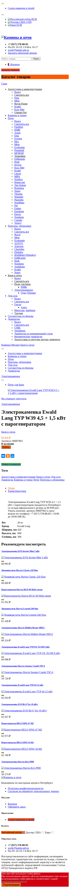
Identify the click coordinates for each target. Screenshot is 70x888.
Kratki (17, 106)
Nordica (18, 179)
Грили (17, 304)
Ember (17, 208)
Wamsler (18, 196)
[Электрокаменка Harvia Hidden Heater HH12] (27, 634)
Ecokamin (19, 147)
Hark (17, 162)
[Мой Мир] (12, 456)
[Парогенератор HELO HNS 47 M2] (21, 729)
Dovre (17, 214)
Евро (47, 832)
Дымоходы (14, 319)
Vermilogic (20, 330)
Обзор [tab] (11, 488)
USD (29, 22)
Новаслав (19, 182)
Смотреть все (21, 124)
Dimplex (18, 252)
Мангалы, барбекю (24, 310)
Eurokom (19, 211)
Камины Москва (10, 345)
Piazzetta (18, 199)
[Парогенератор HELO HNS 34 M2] (21, 749)
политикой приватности (14, 881)
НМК (17, 130)
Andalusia (19, 266)
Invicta (17, 164)
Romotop (19, 188)
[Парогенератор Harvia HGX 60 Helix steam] (26, 595)
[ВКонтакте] (3, 456)
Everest (18, 138)
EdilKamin (20, 258)
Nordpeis (19, 217)
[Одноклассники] (8, 456)
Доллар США (33, 832)
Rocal (17, 234)
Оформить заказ (17, 806)
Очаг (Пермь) (28, 292)
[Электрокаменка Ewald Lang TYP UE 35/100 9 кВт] (30, 653)
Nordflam (19, 202)
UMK (17, 327)
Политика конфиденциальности (25, 788)
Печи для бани (16, 384)
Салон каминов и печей (21, 8)
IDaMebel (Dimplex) (25, 255)
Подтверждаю (11, 884)
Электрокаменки (23, 290)
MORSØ (19, 153)
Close (4, 83)
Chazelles (19, 249)
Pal (16, 205)
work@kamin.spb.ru (18, 50)
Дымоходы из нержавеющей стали (33, 333)
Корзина (12, 803)
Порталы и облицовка (52, 479)
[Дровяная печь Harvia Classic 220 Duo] (23, 576)
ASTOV (18, 243)
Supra (17, 191)
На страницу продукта (13, 398)
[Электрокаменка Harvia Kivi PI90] (21, 768)
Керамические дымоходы (28, 336)
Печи (11, 118)
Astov (24, 307)
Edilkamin (19, 159)
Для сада (12, 295)
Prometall (19, 150)
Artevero (18, 246)
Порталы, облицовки (19, 226)
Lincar (17, 173)
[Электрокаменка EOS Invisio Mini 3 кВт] (24, 557)
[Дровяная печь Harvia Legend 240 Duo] (23, 615)
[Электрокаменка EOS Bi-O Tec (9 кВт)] (24, 710)
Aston (17, 132)
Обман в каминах (11, 464)
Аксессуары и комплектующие (25, 353)
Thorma (18, 194)
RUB (34, 19)
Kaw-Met (19, 109)
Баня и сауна (27, 345)
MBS (17, 176)
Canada (18, 220)
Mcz (16, 141)
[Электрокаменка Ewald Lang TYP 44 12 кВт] (27, 691)
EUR (19, 25)
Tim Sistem (20, 185)
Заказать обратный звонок (22, 53)
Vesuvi (17, 223)
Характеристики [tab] (17, 491)
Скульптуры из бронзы (20, 316)
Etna (16, 98)
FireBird (18, 127)
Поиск (36, 59)
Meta (17, 100)
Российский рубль (11, 832)
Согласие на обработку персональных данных (33, 791)
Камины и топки (17, 115)
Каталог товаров (10, 70)
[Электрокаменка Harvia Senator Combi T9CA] (27, 672)
